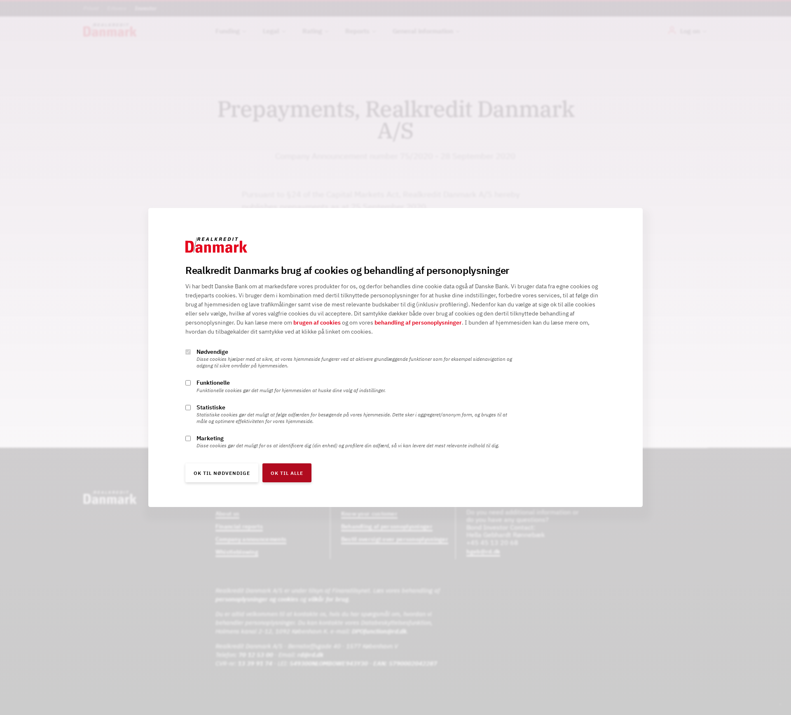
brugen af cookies (317, 323)
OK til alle (287, 473)
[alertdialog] (395, 357)
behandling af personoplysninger (418, 323)
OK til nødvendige (222, 473)
